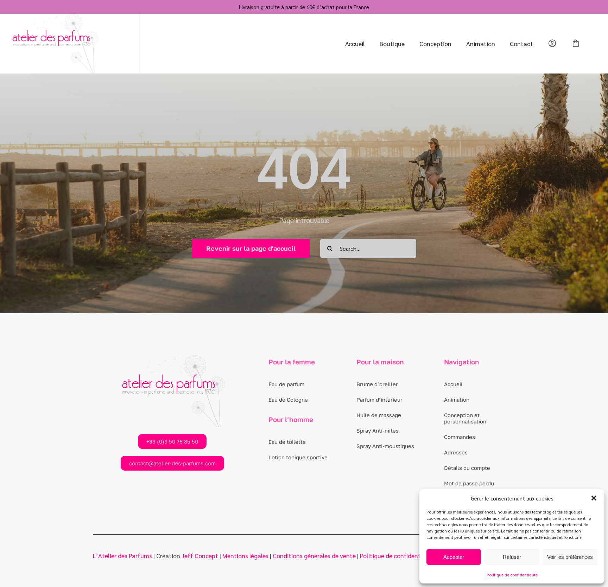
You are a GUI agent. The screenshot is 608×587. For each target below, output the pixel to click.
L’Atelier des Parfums (122, 555)
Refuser (512, 557)
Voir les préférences (570, 557)
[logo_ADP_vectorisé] (55, 18)
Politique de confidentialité (512, 575)
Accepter (453, 557)
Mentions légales (245, 555)
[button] (593, 498)
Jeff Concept (200, 555)
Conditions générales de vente (314, 555)
